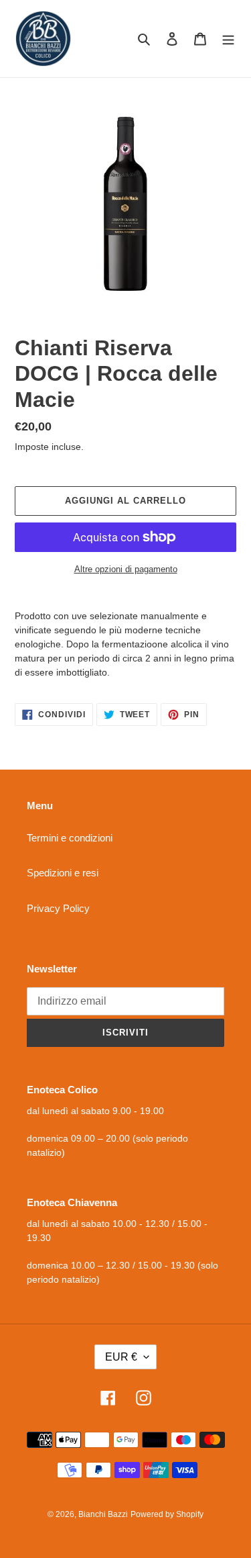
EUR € (121, 1357)
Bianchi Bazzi (103, 1514)
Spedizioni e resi (62, 872)
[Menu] (228, 38)
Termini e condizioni (69, 837)
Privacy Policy (58, 908)
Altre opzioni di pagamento (125, 569)
